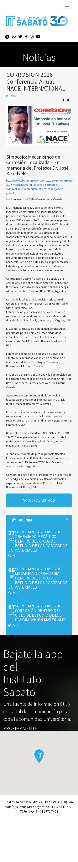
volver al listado (39, 500)
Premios (11, 96)
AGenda (25, 520)
